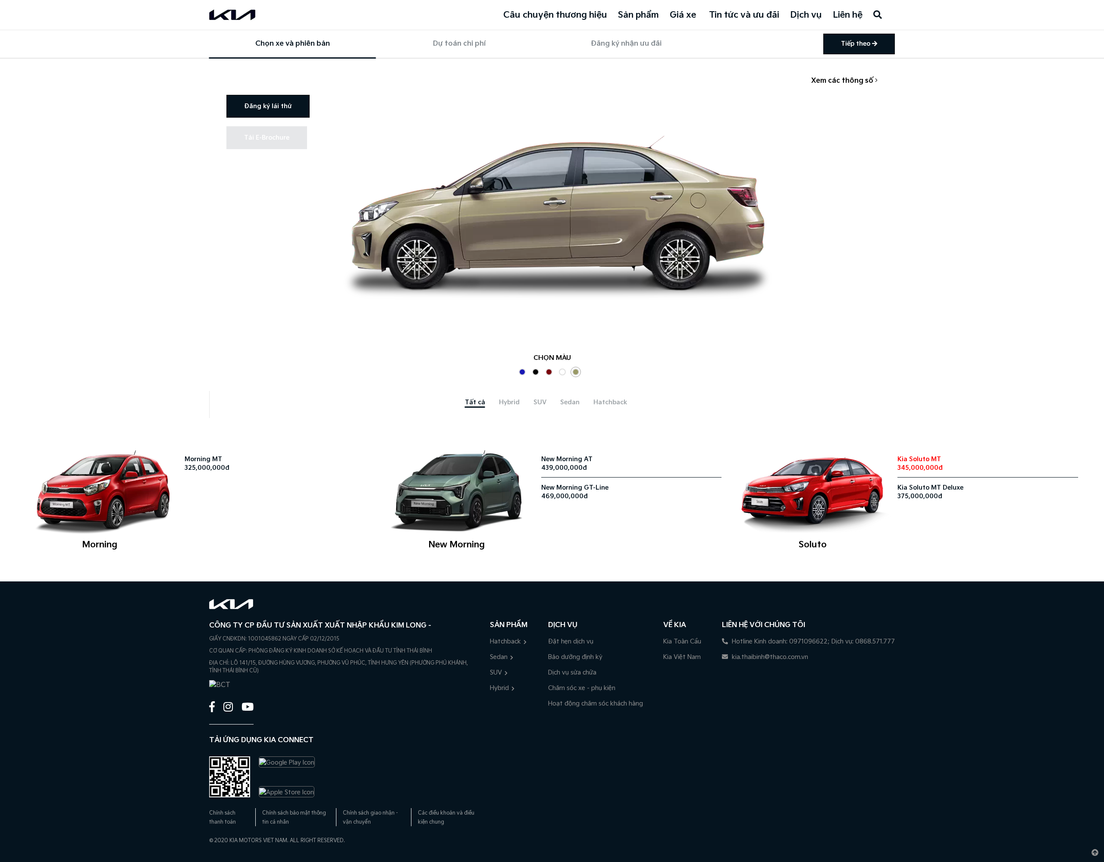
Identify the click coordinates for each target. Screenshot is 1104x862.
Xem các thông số (843, 81)
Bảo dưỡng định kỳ (575, 657)
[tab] (475, 402)
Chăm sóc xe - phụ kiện (581, 688)
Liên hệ (847, 15)
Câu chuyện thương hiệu (555, 15)
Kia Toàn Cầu (682, 641)
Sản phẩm (638, 15)
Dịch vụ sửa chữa (572, 672)
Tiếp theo (856, 43)
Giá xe (683, 15)
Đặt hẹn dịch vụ (570, 641)
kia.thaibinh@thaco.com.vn (769, 657)
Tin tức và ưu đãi (744, 15)
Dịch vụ (806, 15)
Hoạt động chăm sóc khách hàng (595, 703)
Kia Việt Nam (682, 657)
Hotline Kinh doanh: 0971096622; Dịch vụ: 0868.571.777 (812, 641)
